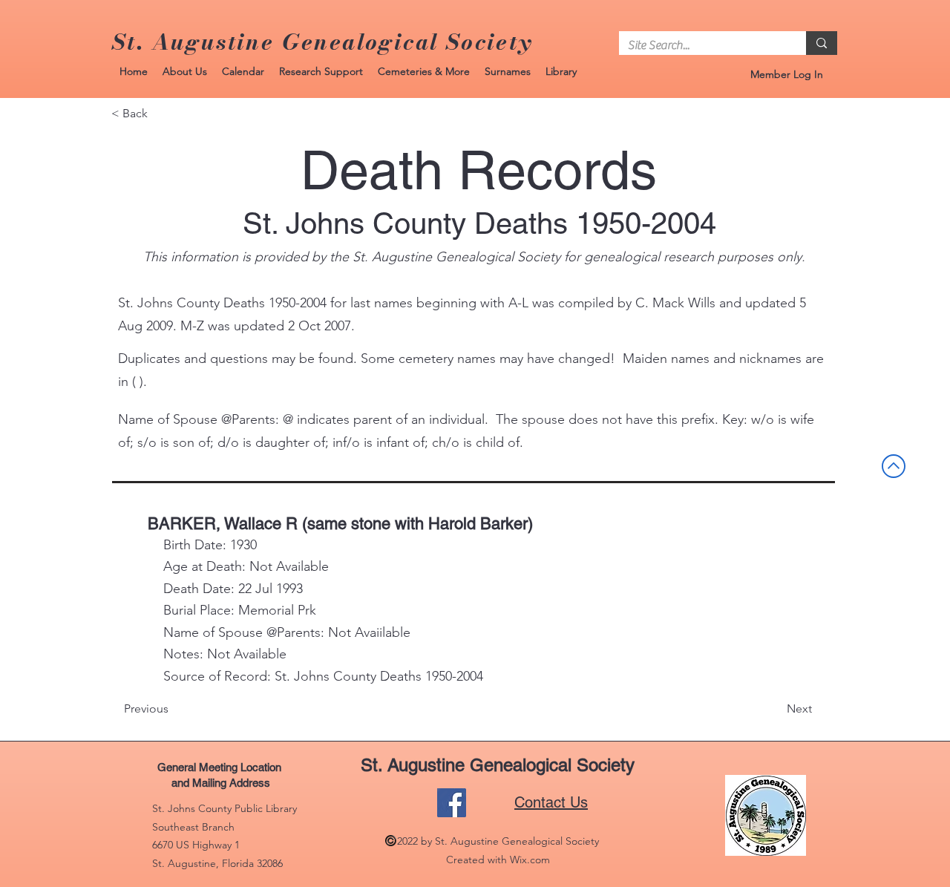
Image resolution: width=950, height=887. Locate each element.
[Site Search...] (821, 43)
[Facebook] (451, 802)
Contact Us (551, 802)
